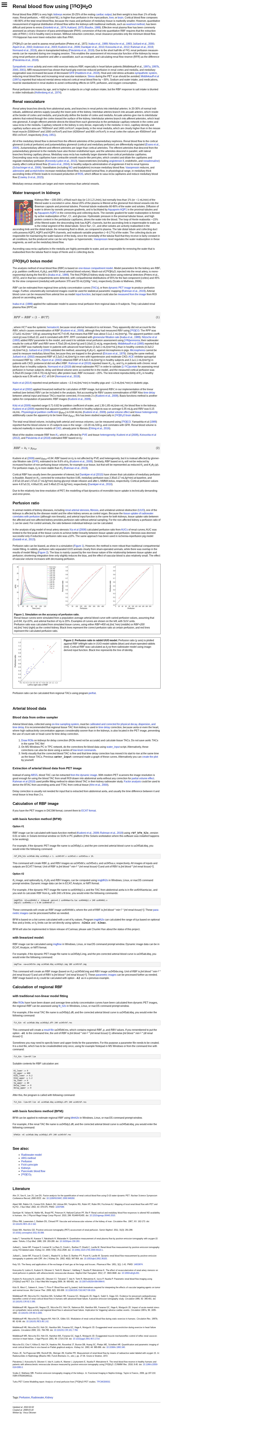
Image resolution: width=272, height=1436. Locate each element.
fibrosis (94, 510)
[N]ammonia (132, 340)
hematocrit (53, 327)
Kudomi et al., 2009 (69, 47)
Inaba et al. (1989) (23, 304)
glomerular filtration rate (106, 337)
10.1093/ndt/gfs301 (130, 1273)
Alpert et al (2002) (22, 389)
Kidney (49, 1397)
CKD (58, 428)
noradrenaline (151, 161)
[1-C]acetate (129, 366)
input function (83, 294)
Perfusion (26, 1161)
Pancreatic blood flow (33, 1171)
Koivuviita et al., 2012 (117, 47)
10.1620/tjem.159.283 (69, 1241)
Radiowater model (31, 1154)
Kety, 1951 (49, 135)
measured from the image (132, 294)
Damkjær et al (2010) (91, 474)
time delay (149, 392)
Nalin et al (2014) (22, 382)
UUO (141, 510)
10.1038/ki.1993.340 (115, 1347)
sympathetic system (146, 73)
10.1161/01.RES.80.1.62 (37, 1321)
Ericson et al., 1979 (114, 353)
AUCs (124, 529)
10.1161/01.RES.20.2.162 (24, 1224)
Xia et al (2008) (77, 529)
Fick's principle (29, 1164)
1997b (155, 66)
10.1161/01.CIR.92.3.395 (24, 1301)
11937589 (59, 1207)
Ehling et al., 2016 (99, 428)
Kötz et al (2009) (22, 405)
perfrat (92, 693)
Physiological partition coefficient (39, 412)
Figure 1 (78, 546)
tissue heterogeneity (146, 412)
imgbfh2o (103, 880)
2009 (31, 458)
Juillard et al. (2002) (24, 356)
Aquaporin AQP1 (117, 209)
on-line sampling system (65, 724)
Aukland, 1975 (75, 27)
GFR (71, 73)
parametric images (106, 974)
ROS (80, 174)
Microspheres (137, 350)
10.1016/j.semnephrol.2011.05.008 (28, 1233)
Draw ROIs (27, 740)
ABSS (34, 775)
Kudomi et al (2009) (23, 408)
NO (70, 167)
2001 (22, 70)
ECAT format (88, 810)
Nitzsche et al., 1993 (120, 43)
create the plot (150, 756)
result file (49, 1030)
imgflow (57, 944)
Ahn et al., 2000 (99, 784)
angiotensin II (116, 161)
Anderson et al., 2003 (45, 47)
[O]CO (134, 330)
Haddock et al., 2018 (87, 73)
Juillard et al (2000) (39, 350)
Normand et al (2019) (59, 366)
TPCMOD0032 (103, 1382)
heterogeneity (107, 434)
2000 (15, 70)
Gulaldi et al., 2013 (23, 539)
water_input (113, 746)
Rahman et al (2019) (79, 363)
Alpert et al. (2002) (52, 360)
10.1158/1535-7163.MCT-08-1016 (80, 1290)
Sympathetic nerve (23, 66)
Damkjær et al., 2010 (92, 47)
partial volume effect (118, 412)
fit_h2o (62, 1006)
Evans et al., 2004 (59, 164)
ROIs (21, 1002)
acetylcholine (37, 170)
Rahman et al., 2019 (142, 47)
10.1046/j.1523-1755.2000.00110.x (87, 1250)
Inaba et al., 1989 (98, 43)
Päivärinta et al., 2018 (25, 60)
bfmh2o (75, 1117)
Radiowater (37, 1397)
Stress (91, 76)
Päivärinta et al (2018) (38, 438)
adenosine (18, 170)
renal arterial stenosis (77, 510)
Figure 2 (43, 552)
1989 (153, 421)
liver (111, 17)
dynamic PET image (119, 287)
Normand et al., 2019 (24, 50)
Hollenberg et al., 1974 (47, 92)
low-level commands (84, 750)
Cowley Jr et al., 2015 (31, 177)
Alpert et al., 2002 (22, 47)
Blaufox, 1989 (92, 27)
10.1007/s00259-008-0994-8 (91, 1281)
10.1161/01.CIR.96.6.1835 (30, 1313)
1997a (146, 66)
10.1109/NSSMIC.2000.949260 (60, 1198)
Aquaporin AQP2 (47, 213)
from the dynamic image (84, 775)
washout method (135, 24)
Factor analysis (132, 781)
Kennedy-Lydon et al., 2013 (61, 161)
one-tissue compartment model (96, 268)
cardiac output (104, 14)
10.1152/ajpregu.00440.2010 (102, 1215)
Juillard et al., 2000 (143, 43)
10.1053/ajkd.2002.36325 (95, 1258)
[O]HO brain (123, 415)
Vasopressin (132, 167)
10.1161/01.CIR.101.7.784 (66, 1330)
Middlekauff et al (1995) (131, 343)
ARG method (28, 1158)
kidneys (58, 14)
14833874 (138, 1264)
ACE (131, 356)
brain (120, 17)
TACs (95, 287)
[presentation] (87, 317)
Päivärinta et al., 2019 (81, 50)
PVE (84, 434)
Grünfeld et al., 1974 (55, 27)
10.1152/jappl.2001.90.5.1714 (86, 1339)
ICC (44, 376)
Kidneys (25, 1168)
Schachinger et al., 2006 (26, 167)
